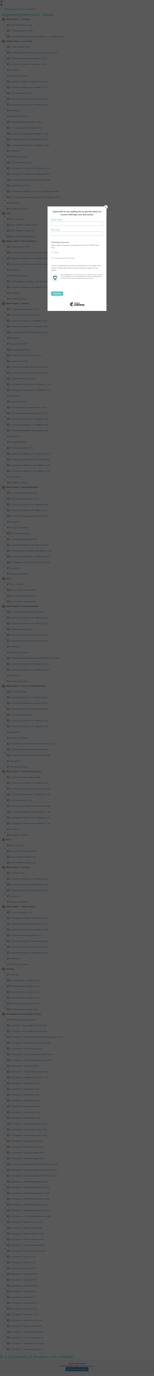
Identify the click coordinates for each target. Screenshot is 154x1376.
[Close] (106, 207)
